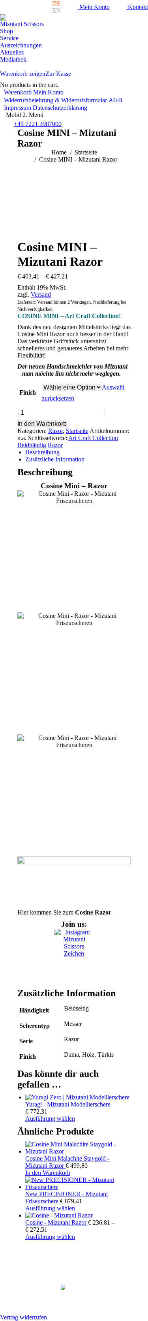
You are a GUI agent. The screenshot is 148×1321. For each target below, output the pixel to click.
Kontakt (137, 7)
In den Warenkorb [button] (47, 1172)
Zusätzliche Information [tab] (54, 459)
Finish (27, 392)
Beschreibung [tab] (42, 452)
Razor (55, 430)
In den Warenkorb (42, 423)
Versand (41, 294)
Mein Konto (93, 7)
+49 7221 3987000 (38, 123)
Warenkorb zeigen (22, 73)
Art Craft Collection (93, 438)
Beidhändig (31, 445)
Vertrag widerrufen (23, 1317)
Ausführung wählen (50, 1118)
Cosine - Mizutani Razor (56, 1222)
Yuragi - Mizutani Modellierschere (68, 1104)
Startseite (77, 430)
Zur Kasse (58, 73)
